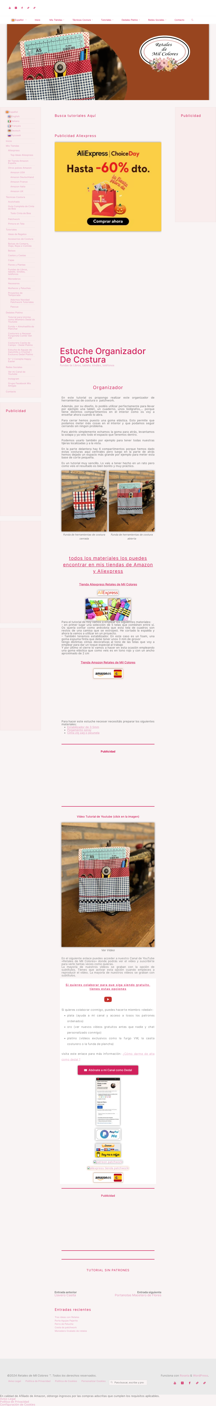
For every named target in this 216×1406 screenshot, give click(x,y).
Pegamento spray (79, 730)
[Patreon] (28, 7)
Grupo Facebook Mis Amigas (19, 384)
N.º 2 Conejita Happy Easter (19, 360)
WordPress (200, 1375)
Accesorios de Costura (20, 239)
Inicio (9, 141)
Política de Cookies (66, 1381)
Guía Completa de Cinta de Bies (21, 207)
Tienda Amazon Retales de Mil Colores (108, 662)
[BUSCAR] (111, 1382)
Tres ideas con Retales (67, 1317)
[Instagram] (15, 7)
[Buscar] (192, 20)
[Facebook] (22, 7)
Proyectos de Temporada (15, 294)
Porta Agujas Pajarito (66, 1320)
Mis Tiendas (12, 145)
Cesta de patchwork (66, 1327)
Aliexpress (14, 150)
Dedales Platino (14, 312)
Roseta (184, 1375)
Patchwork (14, 219)
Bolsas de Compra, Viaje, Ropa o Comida (19, 244)
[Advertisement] (108, 259)
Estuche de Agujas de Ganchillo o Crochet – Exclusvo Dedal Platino (20, 352)
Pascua (14, 306)
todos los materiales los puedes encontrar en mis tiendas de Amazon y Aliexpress (108, 564)
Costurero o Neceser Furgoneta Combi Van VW (20, 335)
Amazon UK (16, 191)
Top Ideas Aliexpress (21, 155)
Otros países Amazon (20, 167)
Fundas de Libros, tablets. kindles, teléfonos (87, 365)
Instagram (13, 378)
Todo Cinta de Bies (20, 213)
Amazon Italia (17, 186)
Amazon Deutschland (22, 177)
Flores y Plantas (16, 264)
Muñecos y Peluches (19, 288)
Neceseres (14, 283)
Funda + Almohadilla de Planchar (21, 327)
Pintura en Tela (16, 223)
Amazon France (19, 181)
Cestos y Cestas (17, 255)
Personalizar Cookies (93, 1381)
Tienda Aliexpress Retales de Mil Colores (108, 584)
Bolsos (11, 250)
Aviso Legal (14, 1381)
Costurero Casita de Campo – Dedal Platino (20, 343)
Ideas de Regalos (17, 234)
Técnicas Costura (15, 197)
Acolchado (14, 201)
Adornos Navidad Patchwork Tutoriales (22, 300)
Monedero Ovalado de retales (71, 1331)
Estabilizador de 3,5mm (83, 727)
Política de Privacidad (37, 1381)
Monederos (14, 278)
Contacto (11, 391)
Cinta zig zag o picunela (83, 732)
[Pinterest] (34, 7)
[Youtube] (9, 7)
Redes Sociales (14, 367)
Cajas (11, 260)
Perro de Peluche (64, 1324)
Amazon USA (17, 172)
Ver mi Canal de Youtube (16, 372)
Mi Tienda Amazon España (18, 161)
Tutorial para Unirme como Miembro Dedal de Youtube (21, 319)
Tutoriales (11, 229)
